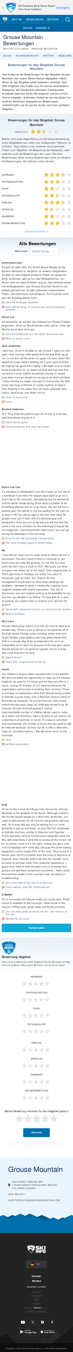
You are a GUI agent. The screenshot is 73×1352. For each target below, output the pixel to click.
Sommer (41, 28)
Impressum (36, 1291)
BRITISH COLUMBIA (16, 48)
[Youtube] (23, 1322)
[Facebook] (52, 1322)
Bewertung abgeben (35, 231)
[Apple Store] (47, 1331)
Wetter (17, 19)
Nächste (36, 1132)
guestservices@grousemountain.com (34, 1200)
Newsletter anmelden (36, 1286)
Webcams (65, 55)
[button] (67, 19)
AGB (37, 1299)
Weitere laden (37, 928)
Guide (7, 55)
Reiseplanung (35, 19)
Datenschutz (36, 1295)
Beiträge (53, 19)
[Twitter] (32, 1322)
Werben (36, 1281)
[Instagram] (42, 1322)
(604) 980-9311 (17, 1194)
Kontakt (36, 1276)
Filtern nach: (21, 251)
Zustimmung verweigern (36, 1311)
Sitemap (36, 1303)
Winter (27, 28)
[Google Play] (28, 1331)
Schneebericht (27, 55)
